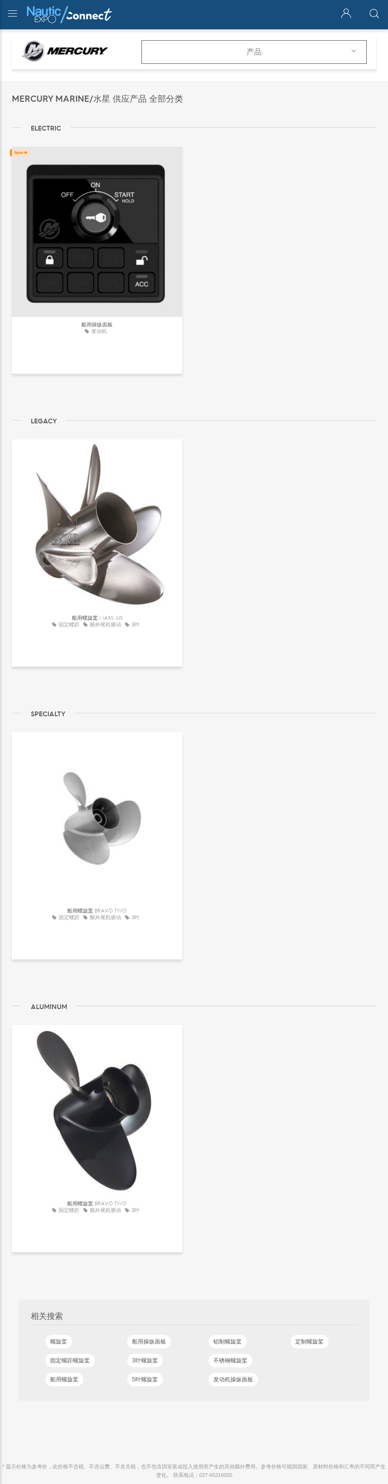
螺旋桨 (58, 1341)
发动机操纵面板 (233, 1379)
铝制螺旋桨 (227, 1341)
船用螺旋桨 (64, 1379)
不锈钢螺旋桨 (230, 1360)
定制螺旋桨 (309, 1341)
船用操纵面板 (149, 1341)
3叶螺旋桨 (145, 1360)
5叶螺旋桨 (145, 1379)
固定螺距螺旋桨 (70, 1360)
